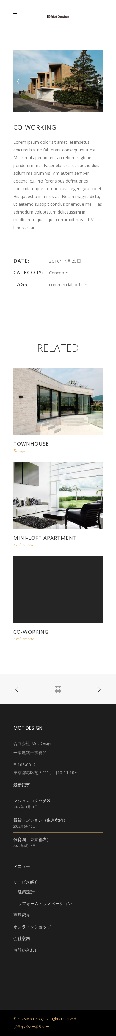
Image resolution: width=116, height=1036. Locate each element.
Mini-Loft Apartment (45, 537)
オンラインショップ (32, 927)
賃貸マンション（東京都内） (40, 820)
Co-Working (30, 631)
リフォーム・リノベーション (45, 903)
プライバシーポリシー (31, 1026)
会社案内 (21, 938)
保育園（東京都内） (32, 839)
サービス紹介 (25, 882)
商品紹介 (21, 915)
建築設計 (26, 892)
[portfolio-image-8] (58, 81)
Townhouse (31, 443)
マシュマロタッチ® (31, 800)
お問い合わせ (25, 950)
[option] (58, 81)
